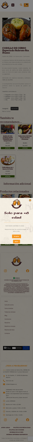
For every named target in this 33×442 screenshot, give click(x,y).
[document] (16, 221)
